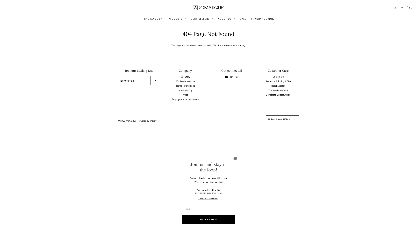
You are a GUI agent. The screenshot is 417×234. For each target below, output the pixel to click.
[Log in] (402, 7)
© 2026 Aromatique (127, 121)
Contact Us (278, 76)
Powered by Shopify (147, 121)
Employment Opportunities (185, 99)
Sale (243, 19)
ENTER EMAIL (208, 219)
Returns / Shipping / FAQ (278, 81)
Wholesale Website (185, 81)
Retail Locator (278, 85)
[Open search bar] (395, 7)
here (220, 45)
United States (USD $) (279, 119)
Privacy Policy (185, 90)
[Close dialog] (235, 158)
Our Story (185, 76)
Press (185, 94)
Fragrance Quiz (263, 19)
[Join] (155, 80)
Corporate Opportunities (278, 94)
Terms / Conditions (185, 85)
